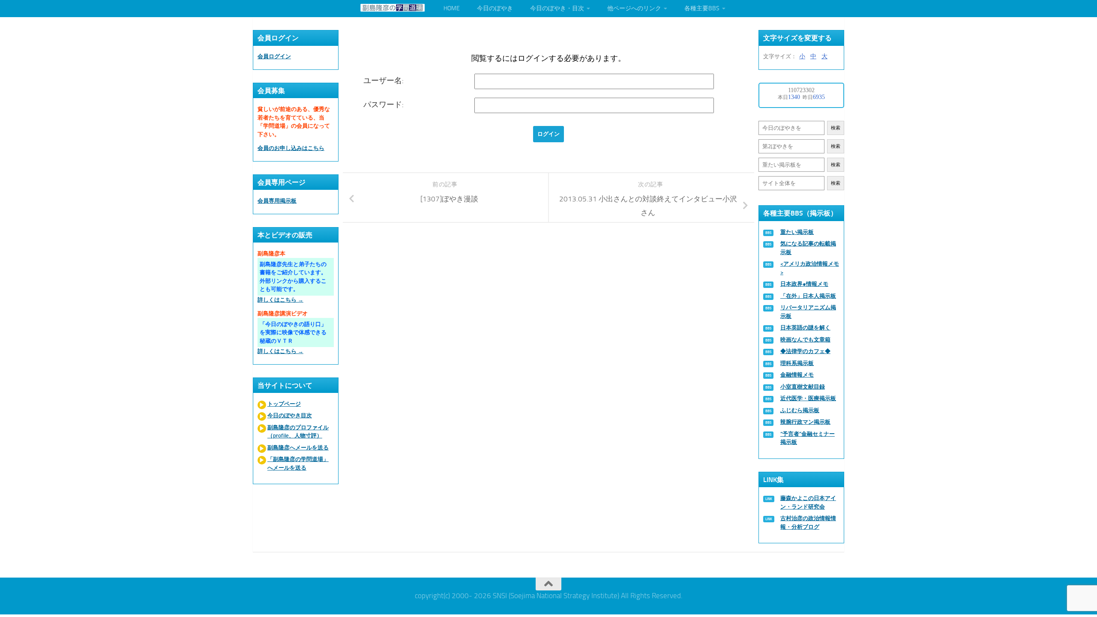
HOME (452, 8)
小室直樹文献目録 (802, 386)
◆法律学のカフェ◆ (805, 351)
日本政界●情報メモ (804, 284)
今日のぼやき (495, 8)
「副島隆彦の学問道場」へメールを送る (298, 463)
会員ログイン (274, 56)
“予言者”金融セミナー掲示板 (807, 438)
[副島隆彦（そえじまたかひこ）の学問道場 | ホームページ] (392, 7)
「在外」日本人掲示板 (808, 296)
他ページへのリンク (634, 8)
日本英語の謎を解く (805, 327)
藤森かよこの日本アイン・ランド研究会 (808, 502)
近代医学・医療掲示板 (808, 398)
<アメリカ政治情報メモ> (809, 268)
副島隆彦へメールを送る (298, 447)
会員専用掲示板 (277, 201)
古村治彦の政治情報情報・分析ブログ (808, 522)
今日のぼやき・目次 (557, 8)
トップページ (284, 404)
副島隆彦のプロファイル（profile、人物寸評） (298, 431)
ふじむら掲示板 (799, 410)
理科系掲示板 (797, 363)
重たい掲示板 (797, 232)
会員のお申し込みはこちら (291, 148)
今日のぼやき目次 (289, 415)
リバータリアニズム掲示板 (808, 311)
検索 (835, 128)
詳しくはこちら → (280, 300)
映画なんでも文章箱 (805, 339)
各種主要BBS (701, 8)
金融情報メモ (797, 374)
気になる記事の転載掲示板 (808, 247)
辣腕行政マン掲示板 (805, 422)
